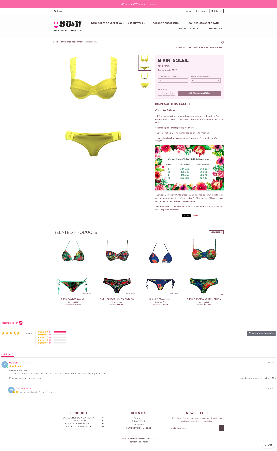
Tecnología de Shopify (138, 441)
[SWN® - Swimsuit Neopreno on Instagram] (222, 42)
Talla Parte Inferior (200, 77)
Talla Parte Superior (168, 77)
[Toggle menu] (103, 417)
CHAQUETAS (215, 28)
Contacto (197, 28)
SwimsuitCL (73, 302)
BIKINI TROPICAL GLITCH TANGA (204, 299)
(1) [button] (50, 332)
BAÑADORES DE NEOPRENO (72, 42)
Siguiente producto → (212, 48)
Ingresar (188, 11)
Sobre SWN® (138, 421)
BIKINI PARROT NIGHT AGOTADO (117, 299)
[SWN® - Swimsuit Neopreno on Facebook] (219, 42)
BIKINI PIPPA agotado (160, 299)
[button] (261, 333)
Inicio (182, 28)
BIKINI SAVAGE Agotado (73, 299)
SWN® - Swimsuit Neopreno (142, 438)
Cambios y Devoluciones (138, 428)
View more (216, 232)
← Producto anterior (187, 48)
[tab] (7, 355)
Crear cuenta (201, 11)
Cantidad (162, 89)
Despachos (138, 424)
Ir (221, 428)
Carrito (218, 11)
